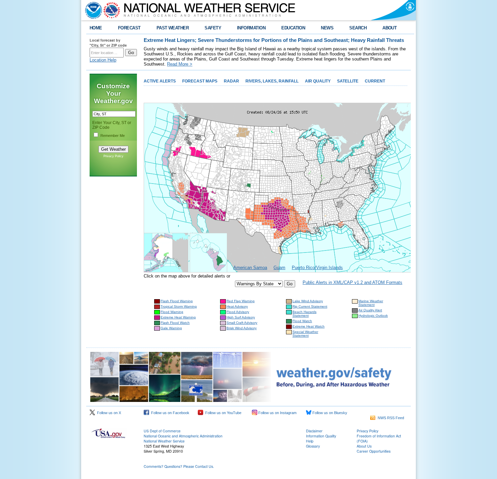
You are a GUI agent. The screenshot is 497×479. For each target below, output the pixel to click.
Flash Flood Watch (175, 323)
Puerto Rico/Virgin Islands (317, 267)
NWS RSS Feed (390, 418)
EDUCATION (293, 27)
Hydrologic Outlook (373, 315)
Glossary (313, 446)
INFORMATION (251, 27)
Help (309, 441)
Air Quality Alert (370, 310)
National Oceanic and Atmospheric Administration (183, 435)
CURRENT (375, 81)
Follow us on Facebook (169, 413)
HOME (96, 27)
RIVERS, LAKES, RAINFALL (272, 81)
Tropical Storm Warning (179, 306)
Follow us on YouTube (222, 413)
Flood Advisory (238, 312)
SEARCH (357, 27)
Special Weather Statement (305, 333)
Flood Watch (302, 321)
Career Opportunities (373, 451)
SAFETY (213, 27)
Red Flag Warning (241, 301)
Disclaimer (314, 430)
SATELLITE (347, 81)
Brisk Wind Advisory (242, 328)
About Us (364, 446)
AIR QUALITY (318, 81)
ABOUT (389, 27)
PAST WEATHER (173, 27)
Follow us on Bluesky (329, 413)
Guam (279, 267)
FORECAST (129, 27)
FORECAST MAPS (199, 81)
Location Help (103, 60)
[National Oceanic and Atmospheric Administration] (92, 10)
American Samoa (250, 267)
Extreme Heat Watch (308, 326)
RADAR (231, 81)
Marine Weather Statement (370, 303)
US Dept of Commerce (162, 430)
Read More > (179, 64)
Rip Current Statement (309, 306)
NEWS (327, 27)
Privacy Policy (113, 156)
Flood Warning (172, 312)
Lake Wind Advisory (307, 301)
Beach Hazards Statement (304, 313)
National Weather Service (164, 441)
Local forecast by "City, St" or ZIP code (108, 43)
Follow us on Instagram (277, 413)
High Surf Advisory (241, 317)
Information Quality (321, 435)
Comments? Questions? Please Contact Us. (179, 466)
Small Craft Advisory (242, 323)
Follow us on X (108, 413)
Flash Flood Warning (177, 301)
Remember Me (112, 136)
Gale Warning (171, 328)
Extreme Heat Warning (178, 317)
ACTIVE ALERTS (160, 81)
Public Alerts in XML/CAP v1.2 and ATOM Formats (352, 282)
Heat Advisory (237, 306)
